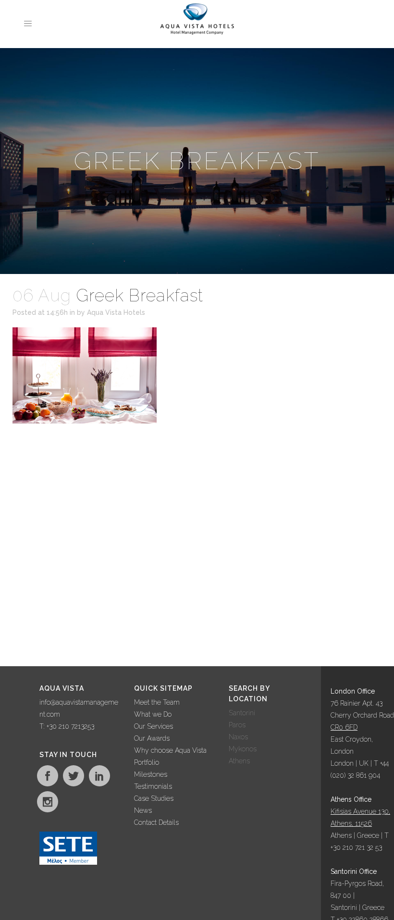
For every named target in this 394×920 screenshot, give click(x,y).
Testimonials (153, 786)
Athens (239, 761)
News (143, 810)
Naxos (238, 737)
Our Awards (152, 738)
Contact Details (156, 822)
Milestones (150, 774)
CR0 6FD (344, 727)
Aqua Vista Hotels (116, 312)
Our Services (153, 726)
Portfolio (146, 762)
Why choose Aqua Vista (170, 750)
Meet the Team (157, 702)
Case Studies (153, 798)
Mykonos (243, 749)
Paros (237, 725)
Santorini (242, 713)
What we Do (153, 714)
